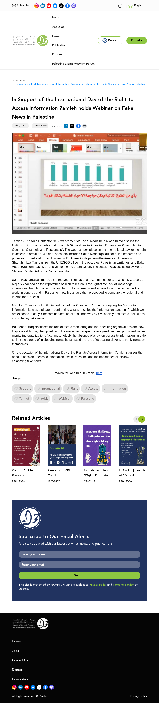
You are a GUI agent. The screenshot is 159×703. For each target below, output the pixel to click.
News (56, 36)
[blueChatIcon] (55, 5)
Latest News (18, 80)
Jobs (15, 650)
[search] (120, 5)
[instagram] (36, 5)
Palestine (87, 398)
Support (25, 388)
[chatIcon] (73, 5)
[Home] (30, 40)
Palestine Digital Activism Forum (73, 64)
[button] (141, 419)
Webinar (65, 398)
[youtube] (49, 5)
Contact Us (20, 660)
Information (117, 388)
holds (44, 398)
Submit (79, 575)
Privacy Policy (97, 585)
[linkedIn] (42, 5)
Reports (57, 54)
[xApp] (61, 5)
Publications (60, 45)
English (138, 5)
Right (74, 388)
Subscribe (23, 5)
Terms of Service (123, 585)
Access (93, 388)
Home (56, 17)
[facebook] (67, 5)
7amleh (24, 398)
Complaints (20, 679)
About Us (58, 27)
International (50, 388)
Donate (17, 669)
